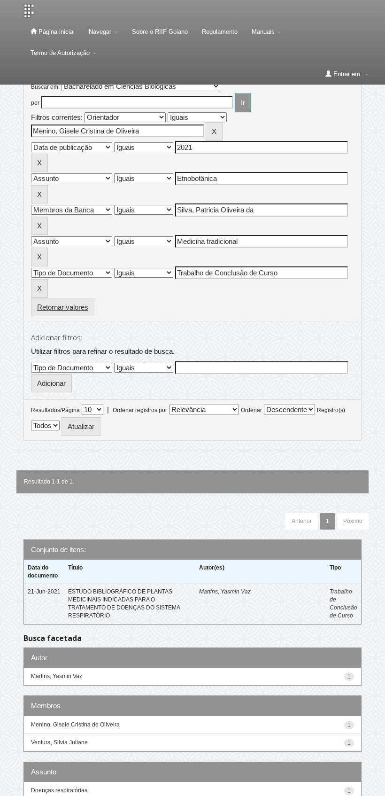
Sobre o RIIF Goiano (160, 31)
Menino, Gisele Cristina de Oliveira (75, 724)
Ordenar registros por (140, 410)
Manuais (264, 31)
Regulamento (220, 31)
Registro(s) (331, 410)
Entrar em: (347, 74)
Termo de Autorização (61, 52)
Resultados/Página (55, 410)
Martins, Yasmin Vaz (225, 591)
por (35, 103)
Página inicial (56, 31)
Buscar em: (45, 87)
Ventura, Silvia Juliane (59, 742)
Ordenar (251, 410)
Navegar (101, 31)
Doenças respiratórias (59, 790)
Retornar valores (62, 307)
